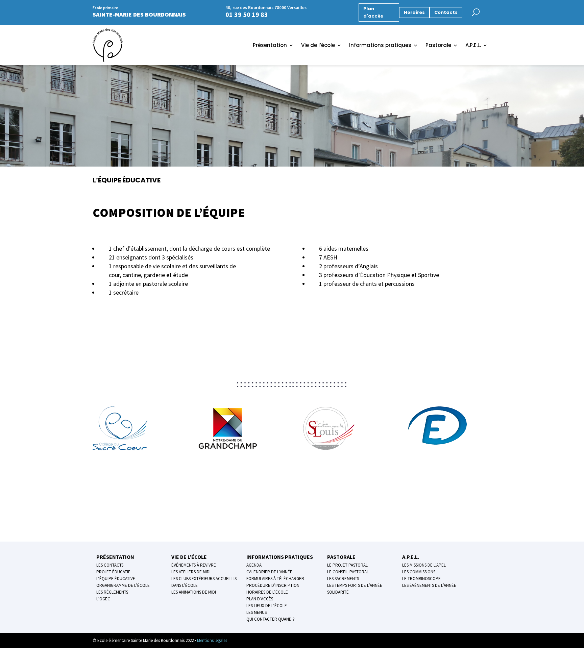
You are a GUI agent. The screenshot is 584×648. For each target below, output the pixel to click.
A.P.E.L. (473, 46)
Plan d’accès (259, 599)
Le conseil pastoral (348, 572)
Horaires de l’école (267, 592)
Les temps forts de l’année (354, 585)
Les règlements (112, 592)
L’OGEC (103, 599)
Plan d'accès (373, 12)
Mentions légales (212, 640)
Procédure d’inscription (272, 585)
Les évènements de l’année (429, 585)
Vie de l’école (318, 46)
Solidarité (338, 592)
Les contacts (109, 565)
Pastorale (438, 46)
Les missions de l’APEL (424, 565)
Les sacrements (343, 578)
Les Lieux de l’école (266, 605)
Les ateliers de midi (191, 572)
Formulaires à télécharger (275, 578)
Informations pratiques (380, 46)
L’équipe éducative (115, 578)
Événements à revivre (193, 565)
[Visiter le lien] (480, 11)
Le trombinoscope (421, 578)
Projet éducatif (113, 572)
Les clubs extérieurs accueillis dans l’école (204, 582)
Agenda (254, 565)
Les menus (256, 612)
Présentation (270, 46)
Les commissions (418, 572)
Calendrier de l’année (269, 572)
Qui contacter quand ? (270, 619)
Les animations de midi (193, 592)
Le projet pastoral (347, 565)
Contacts (446, 12)
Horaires (414, 12)
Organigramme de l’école (123, 585)
